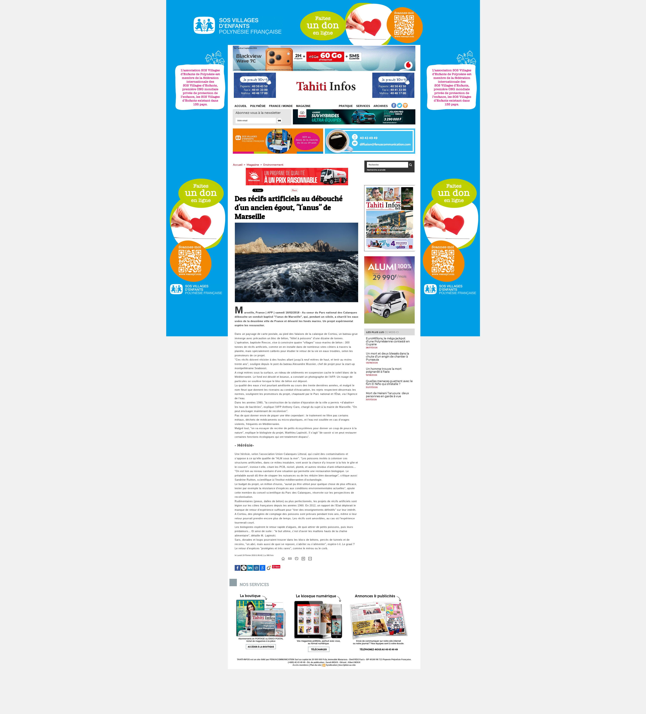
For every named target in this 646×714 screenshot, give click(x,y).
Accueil (241, 106)
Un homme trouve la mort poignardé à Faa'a (384, 370)
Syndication (331, 665)
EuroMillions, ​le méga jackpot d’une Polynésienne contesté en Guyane (388, 341)
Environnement (273, 164)
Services (363, 106)
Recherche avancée (376, 169)
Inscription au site (347, 665)
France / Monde (281, 106)
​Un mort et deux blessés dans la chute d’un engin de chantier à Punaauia (387, 356)
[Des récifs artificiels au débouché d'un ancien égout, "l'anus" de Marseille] (296, 224)
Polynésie (258, 106)
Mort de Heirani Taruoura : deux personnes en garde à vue (387, 395)
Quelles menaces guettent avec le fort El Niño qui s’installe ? (389, 383)
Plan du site (315, 665)
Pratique (346, 106)
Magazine (303, 106)
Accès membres (301, 665)
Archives (380, 106)
